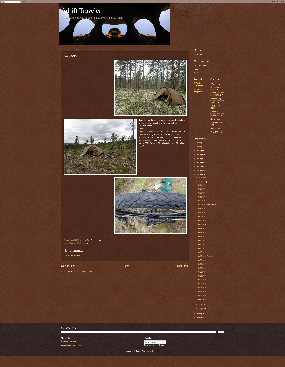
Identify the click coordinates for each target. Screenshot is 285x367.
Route (196, 69)
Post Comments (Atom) (82, 272)
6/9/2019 (201, 217)
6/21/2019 (202, 264)
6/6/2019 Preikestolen (207, 205)
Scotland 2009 (216, 122)
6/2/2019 (201, 189)
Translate (163, 345)
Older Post (183, 265)
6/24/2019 (202, 276)
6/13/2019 (202, 232)
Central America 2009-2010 (217, 94)
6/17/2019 (202, 248)
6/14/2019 (202, 236)
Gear (196, 72)
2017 (199, 167)
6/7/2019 (201, 209)
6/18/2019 (202, 252)
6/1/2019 (201, 185)
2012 (199, 155)
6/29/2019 (202, 296)
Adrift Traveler (81, 10)
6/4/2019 (201, 197)
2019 (199, 174)
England (213, 102)
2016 (199, 163)
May (201, 178)
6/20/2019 (202, 260)
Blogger (155, 351)
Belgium (213, 83)
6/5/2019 (201, 201)
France (213, 112)
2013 (199, 159)
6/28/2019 (202, 292)
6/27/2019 (202, 288)
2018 (199, 170)
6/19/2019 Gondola (206, 256)
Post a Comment (73, 255)
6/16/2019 (202, 244)
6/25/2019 (202, 280)
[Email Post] (99, 240)
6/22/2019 (202, 268)
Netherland (214, 115)
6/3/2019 (201, 193)
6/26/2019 (202, 284)
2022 (199, 314)
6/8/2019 (201, 213)
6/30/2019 (202, 300)
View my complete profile (71, 345)
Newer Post (68, 265)
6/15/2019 (202, 240)
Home (125, 265)
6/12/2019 (202, 228)
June (201, 182)
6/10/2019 (202, 221)
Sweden (213, 128)
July (201, 305)
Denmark (214, 99)
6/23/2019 (202, 272)
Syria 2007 (198, 54)
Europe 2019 (75, 243)
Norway (85, 243)
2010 (199, 151)
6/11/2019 (202, 225)
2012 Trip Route (200, 65)
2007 (199, 143)
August (202, 309)
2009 (199, 147)
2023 (199, 318)
